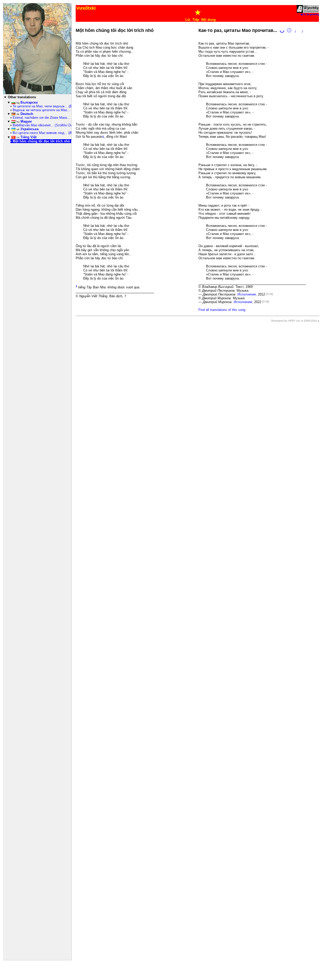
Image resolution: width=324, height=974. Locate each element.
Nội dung (208, 20)
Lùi (187, 20)
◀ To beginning (309, 14)
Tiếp (195, 20)
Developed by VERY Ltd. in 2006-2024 (294, 320)
